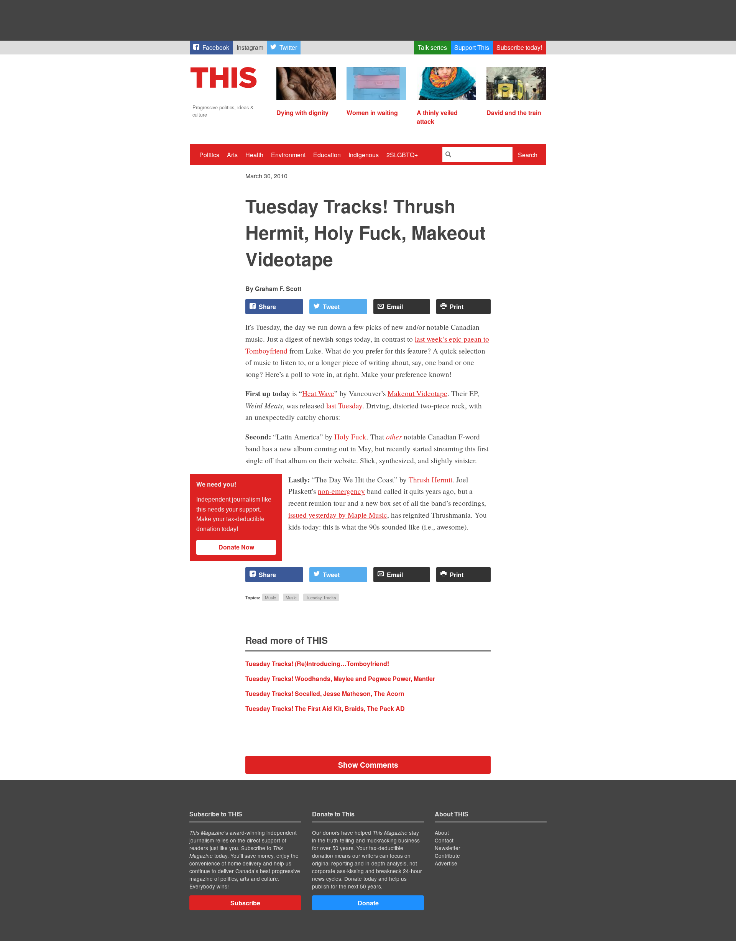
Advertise (446, 863)
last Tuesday (344, 405)
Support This (471, 47)
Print (456, 306)
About (442, 832)
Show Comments (368, 764)
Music (270, 597)
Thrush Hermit (430, 479)
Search (527, 154)
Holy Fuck (350, 436)
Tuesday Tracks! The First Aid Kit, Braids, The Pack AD (325, 708)
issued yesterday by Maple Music (337, 515)
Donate (368, 902)
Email (395, 306)
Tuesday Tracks (321, 597)
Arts (232, 154)
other (394, 436)
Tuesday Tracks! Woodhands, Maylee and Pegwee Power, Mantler (340, 678)
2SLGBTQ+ (402, 154)
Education (327, 154)
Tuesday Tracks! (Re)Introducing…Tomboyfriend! (317, 663)
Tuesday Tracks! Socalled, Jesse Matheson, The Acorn (324, 693)
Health (254, 154)
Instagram (250, 47)
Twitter (288, 47)
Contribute (447, 855)
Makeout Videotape (417, 393)
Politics (209, 154)
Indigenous (363, 154)
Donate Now (236, 547)
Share (267, 306)
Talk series (432, 47)
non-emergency (341, 491)
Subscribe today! (519, 47)
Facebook (215, 47)
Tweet (331, 306)
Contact (444, 840)
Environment (288, 154)
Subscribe (245, 902)
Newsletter (447, 848)
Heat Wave (318, 393)
